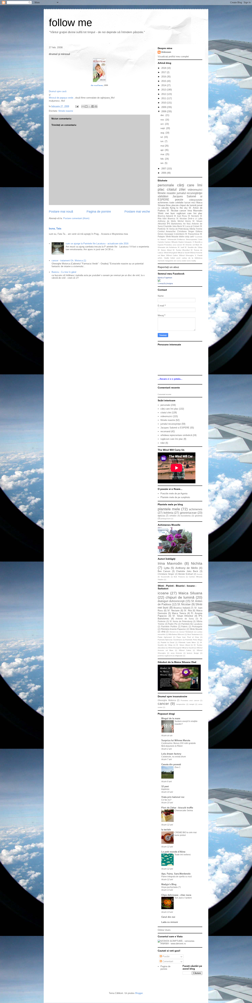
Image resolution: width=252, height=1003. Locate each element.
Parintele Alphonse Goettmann (170, 640)
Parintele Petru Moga (193, 640)
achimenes (163, 202)
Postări (166, 956)
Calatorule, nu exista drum (173, 756)
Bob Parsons (179, 577)
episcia (161, 515)
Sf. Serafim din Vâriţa (193, 247)
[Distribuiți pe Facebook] (92, 106)
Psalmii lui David (168, 642)
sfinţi (163, 632)
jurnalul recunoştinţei (189, 193)
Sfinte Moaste (172, 236)
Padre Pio (172, 624)
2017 (164, 72)
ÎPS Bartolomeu (174, 224)
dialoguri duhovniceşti (171, 601)
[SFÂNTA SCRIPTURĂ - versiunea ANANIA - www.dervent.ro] (180, 943)
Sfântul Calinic (172, 255)
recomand (165, 431)
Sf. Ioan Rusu (180, 216)
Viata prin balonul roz (172, 797)
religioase (179, 656)
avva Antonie (176, 653)
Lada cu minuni (169, 922)
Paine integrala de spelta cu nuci (176, 876)
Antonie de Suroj (185, 618)
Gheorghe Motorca (167, 700)
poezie (179, 199)
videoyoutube (195, 200)
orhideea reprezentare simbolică (176, 435)
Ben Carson (164, 571)
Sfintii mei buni (166, 213)
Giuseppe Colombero (174, 234)
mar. (162, 154)
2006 (164, 173)
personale (166, 185)
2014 (164, 85)
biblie (181, 236)
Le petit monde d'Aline (173, 851)
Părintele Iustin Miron (187, 642)
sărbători (163, 196)
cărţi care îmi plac (169, 408)
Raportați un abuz (168, 267)
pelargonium (166, 519)
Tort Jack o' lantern (183, 898)
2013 (164, 89)
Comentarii (167, 961)
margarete (169, 261)
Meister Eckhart (185, 574)
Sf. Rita (188, 610)
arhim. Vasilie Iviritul (166, 258)
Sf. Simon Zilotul (165, 250)
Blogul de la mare (170, 718)
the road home (97, 85)
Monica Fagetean (165, 278)
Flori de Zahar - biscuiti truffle (177, 807)
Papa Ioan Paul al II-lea (188, 637)
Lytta (200, 218)
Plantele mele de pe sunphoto (175, 497)
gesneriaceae (188, 512)
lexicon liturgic (193, 653)
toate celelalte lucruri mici (182, 202)
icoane (163, 593)
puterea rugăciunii (165, 656)
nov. (162, 119)
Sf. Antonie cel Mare (191, 245)
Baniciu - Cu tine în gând (64, 272)
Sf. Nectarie (193, 216)
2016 (164, 76)
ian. (162, 163)
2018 (164, 68)
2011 (164, 98)
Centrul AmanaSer (167, 231)
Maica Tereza (179, 613)
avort (178, 258)
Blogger (139, 993)
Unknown (166, 52)
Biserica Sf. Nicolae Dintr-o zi (182, 218)
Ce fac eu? (166, 800)
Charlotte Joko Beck (172, 226)
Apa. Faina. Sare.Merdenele (175, 873)
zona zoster (181, 261)
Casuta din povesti (171, 764)
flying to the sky (179, 208)
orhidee (173, 516)
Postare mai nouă (61, 211)
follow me (70, 22)
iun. (162, 141)
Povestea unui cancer (173, 245)
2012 (164, 94)
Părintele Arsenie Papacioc (173, 629)
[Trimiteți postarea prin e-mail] (76, 106)
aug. (162, 132)
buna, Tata (55, 228)
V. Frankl (198, 255)
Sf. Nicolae (172, 210)
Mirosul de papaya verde (61, 97)
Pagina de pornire (99, 211)
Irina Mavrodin (195, 210)
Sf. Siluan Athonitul (182, 616)
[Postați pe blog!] (86, 106)
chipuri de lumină (187, 205)
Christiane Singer (185, 231)
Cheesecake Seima (184, 810)
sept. (163, 128)
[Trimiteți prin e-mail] (83, 106)
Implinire (165, 789)
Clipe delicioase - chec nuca (176, 895)
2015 (164, 81)
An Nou (187, 224)
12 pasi (165, 786)
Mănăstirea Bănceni (176, 634)
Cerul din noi (168, 917)
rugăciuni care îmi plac (189, 213)
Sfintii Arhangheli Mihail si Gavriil (176, 253)
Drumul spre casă (57, 91)
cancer (182, 210)
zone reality (191, 261)
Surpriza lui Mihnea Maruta (175, 740)
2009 (164, 107)
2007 (164, 168)
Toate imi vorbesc (183, 854)
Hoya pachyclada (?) (171, 887)
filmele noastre (65, 111)
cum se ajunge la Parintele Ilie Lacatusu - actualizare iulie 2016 (97, 243)
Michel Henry (184, 221)
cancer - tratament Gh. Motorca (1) (69, 260)
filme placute (172, 205)
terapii (191, 704)
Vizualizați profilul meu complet (173, 56)
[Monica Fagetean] (159, 280)
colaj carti (189, 236)
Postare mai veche (137, 211)
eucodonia (186, 516)
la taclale (166, 829)
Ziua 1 (177, 767)
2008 (164, 111)
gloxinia (198, 516)
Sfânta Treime (195, 229)
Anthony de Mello (167, 221)
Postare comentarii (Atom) (76, 218)
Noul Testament (193, 634)
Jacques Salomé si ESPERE (174, 427)
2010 (164, 102)
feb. (162, 159)
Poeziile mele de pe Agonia (173, 493)
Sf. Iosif (181, 247)
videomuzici (195, 189)
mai (162, 145)
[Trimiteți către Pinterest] (96, 106)
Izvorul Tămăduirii (186, 632)
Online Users (164, 930)
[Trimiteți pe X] (89, 106)
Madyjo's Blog (168, 884)
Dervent (173, 632)
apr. (162, 150)
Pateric (184, 626)
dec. (162, 115)
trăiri (165, 218)
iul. (162, 137)
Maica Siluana (190, 593)
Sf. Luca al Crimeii (190, 226)
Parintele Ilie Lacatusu (191, 624)
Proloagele (197, 626)
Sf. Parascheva (192, 234)
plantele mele (169, 509)
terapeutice (180, 704)
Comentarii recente (164, 394)
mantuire (161, 261)
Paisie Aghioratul (165, 637)
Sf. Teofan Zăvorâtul (181, 250)
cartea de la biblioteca (192, 258)
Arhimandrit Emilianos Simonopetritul (182, 239)
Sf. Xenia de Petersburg (177, 229)
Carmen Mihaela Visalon (174, 242)
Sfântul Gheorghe (186, 255)
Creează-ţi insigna (165, 283)
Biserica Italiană (165, 216)
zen (175, 261)
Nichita (196, 563)
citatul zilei (176, 189)
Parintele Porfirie (169, 626)
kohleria (168, 512)
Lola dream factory (171, 754)
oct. (162, 124)
